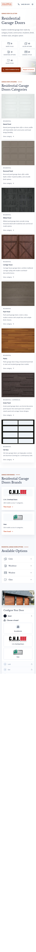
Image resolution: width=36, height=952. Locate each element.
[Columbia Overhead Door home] (6, 4)
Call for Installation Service (12, 69)
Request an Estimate (28, 69)
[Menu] (32, 4)
